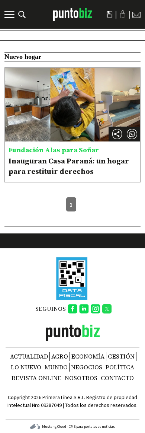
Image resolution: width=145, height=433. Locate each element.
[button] (132, 134)
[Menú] (10, 14)
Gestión (121, 356)
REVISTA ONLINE (36, 378)
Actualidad (29, 356)
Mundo (56, 367)
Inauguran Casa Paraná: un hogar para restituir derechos (69, 166)
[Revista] (109, 14)
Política (120, 367)
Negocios (86, 367)
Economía (87, 356)
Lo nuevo (26, 367)
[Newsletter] (136, 14)
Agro (59, 356)
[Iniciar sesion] (122, 14)
